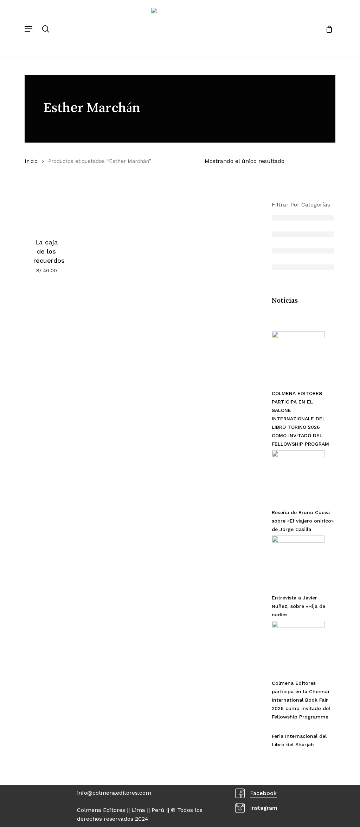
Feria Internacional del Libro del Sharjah (299, 740)
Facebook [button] (263, 793)
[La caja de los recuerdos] (47, 205)
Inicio (31, 161)
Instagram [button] (263, 808)
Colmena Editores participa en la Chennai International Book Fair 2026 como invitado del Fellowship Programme (301, 700)
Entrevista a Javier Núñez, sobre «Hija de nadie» (298, 606)
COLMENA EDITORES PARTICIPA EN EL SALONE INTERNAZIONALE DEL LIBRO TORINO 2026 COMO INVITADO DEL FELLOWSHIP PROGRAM (300, 418)
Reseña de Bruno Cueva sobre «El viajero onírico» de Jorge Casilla (303, 521)
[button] (28, 28)
